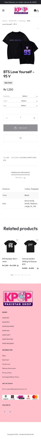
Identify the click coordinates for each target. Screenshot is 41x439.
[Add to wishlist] (20, 138)
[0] (37, 10)
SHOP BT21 (5, 322)
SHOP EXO (5, 331)
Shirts (29, 157)
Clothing (22, 21)
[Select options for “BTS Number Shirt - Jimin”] (17, 265)
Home (4, 21)
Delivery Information (9, 368)
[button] (12, 274)
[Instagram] (10, 411)
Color (5, 101)
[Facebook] (4, 411)
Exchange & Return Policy (10, 377)
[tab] (20, 172)
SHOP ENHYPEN (7, 339)
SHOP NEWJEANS (8, 343)
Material (6, 96)
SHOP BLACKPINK (8, 326)
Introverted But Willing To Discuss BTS (29, 261)
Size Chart (8, 83)
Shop (4, 356)
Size (4, 105)
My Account (6, 364)
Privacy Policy (7, 373)
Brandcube (30, 434)
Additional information (20, 172)
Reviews (20, 177)
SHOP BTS (13, 21)
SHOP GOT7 (6, 335)
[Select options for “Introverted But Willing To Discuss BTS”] (37, 268)
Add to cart (22, 128)
